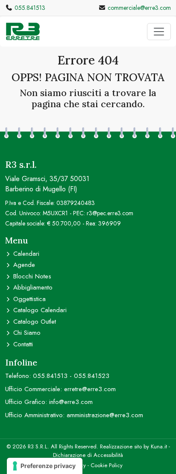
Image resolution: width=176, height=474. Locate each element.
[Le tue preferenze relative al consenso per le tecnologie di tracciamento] (44, 466)
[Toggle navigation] (159, 31)
